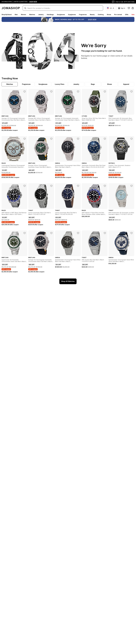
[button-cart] (133, 8)
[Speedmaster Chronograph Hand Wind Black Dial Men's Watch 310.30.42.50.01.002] (78, 233)
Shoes (109, 14)
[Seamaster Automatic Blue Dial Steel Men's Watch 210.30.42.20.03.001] (105, 139)
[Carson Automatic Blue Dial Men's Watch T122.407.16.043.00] (78, 186)
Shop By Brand (7, 14)
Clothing (101, 14)
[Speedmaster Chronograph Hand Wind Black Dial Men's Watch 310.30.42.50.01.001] (78, 139)
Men (16, 14)
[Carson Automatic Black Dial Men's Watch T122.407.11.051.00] (51, 186)
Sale (133, 14)
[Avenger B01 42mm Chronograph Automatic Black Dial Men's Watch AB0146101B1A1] (51, 91)
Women (23, 14)
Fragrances (83, 14)
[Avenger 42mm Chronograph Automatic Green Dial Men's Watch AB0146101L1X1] (51, 139)
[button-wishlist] (129, 8)
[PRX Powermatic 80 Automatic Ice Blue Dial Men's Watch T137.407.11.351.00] (131, 186)
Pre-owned (118, 14)
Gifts (126, 14)
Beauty (92, 14)
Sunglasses (61, 14)
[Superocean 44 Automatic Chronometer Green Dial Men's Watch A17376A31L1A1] (24, 233)
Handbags (50, 14)
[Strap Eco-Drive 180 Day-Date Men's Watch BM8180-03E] (105, 91)
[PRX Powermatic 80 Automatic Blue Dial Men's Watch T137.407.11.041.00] (131, 91)
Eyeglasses (72, 14)
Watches (32, 14)
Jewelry (41, 14)
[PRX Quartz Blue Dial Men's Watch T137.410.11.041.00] (105, 233)
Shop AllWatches (68, 281)
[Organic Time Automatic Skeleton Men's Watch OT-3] (131, 139)
